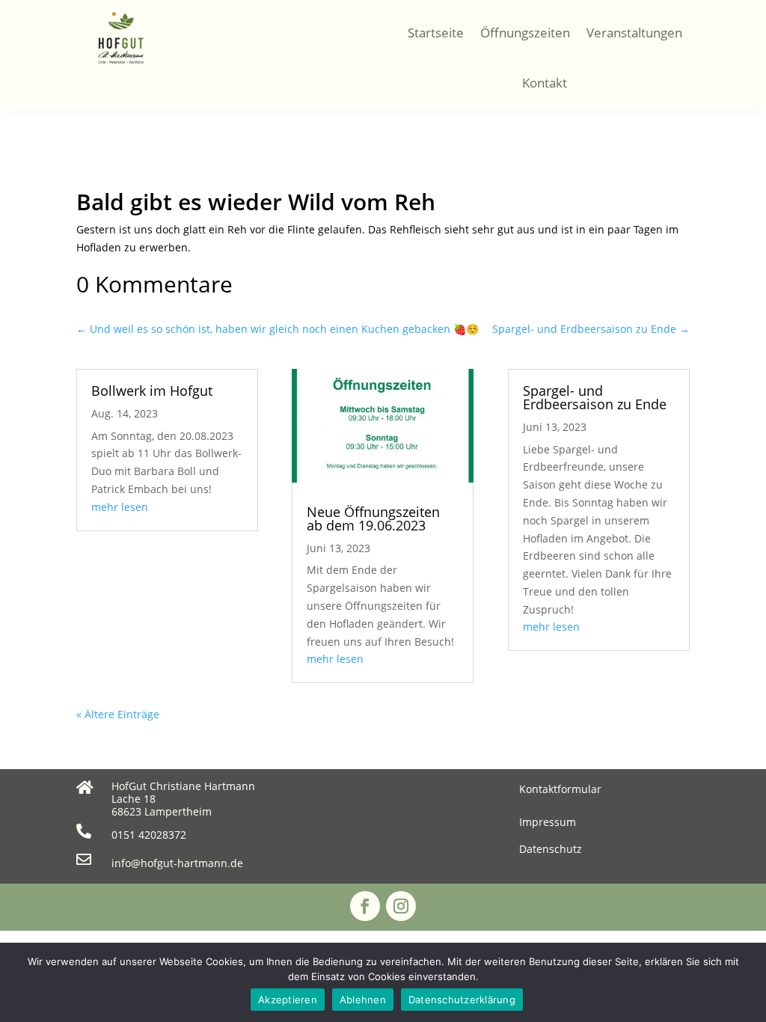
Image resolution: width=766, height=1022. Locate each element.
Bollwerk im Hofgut (151, 391)
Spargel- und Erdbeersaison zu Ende (595, 397)
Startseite (436, 32)
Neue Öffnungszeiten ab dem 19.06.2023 (373, 518)
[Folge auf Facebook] (365, 906)
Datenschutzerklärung (461, 1000)
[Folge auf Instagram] (401, 906)
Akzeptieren (287, 1000)
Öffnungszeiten (525, 32)
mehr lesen (119, 507)
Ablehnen (363, 1000)
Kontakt (544, 82)
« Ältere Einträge (117, 714)
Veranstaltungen (634, 32)
